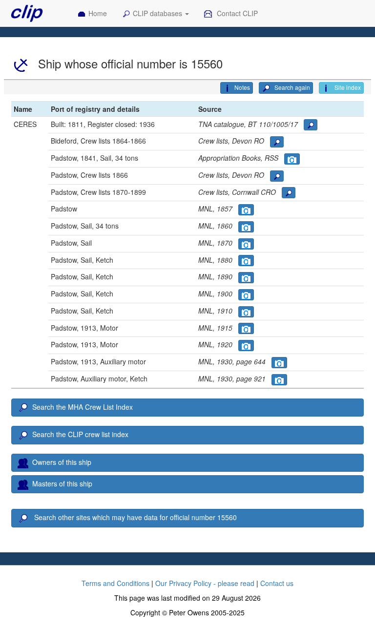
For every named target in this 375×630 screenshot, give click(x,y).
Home (97, 13)
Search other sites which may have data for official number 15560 (134, 517)
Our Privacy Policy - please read (204, 583)
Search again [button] (291, 87)
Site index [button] (347, 87)
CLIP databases (158, 13)
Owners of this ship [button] (61, 462)
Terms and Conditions (115, 583)
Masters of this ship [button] (62, 483)
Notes (242, 87)
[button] (310, 124)
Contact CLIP (236, 13)
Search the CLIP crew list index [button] (80, 434)
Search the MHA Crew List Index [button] (82, 407)
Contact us (276, 583)
